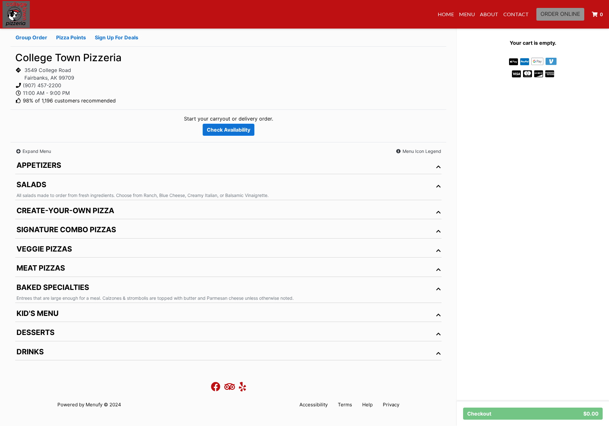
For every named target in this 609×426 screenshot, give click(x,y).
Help (367, 405)
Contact (516, 14)
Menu (467, 14)
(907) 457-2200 (42, 85)
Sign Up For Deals (116, 37)
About (489, 14)
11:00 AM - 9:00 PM (46, 93)
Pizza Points (71, 37)
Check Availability (228, 130)
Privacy (391, 405)
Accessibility (313, 405)
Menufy (94, 405)
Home (446, 14)
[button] (419, 151)
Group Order (31, 37)
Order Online (560, 14)
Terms (345, 405)
